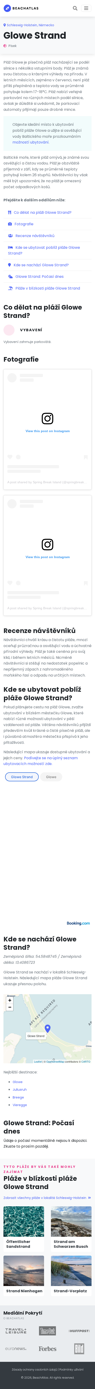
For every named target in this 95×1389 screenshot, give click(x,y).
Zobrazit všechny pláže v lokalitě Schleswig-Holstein (44, 1198)
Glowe (51, 777)
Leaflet (38, 1061)
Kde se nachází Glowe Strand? (41, 265)
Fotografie (23, 224)
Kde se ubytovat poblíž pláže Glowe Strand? (44, 250)
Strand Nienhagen (24, 1291)
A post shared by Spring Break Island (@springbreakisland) (50, 482)
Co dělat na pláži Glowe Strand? (42, 212)
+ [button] (9, 1000)
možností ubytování (30, 142)
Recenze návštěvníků (34, 235)
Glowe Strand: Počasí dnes (39, 276)
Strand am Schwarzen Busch (71, 1244)
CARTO (85, 1061)
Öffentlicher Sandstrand (18, 1244)
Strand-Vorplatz (70, 1291)
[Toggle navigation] (86, 8)
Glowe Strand (22, 777)
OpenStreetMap (55, 1061)
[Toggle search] (75, 8)
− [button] (9, 1007)
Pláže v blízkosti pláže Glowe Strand (47, 288)
